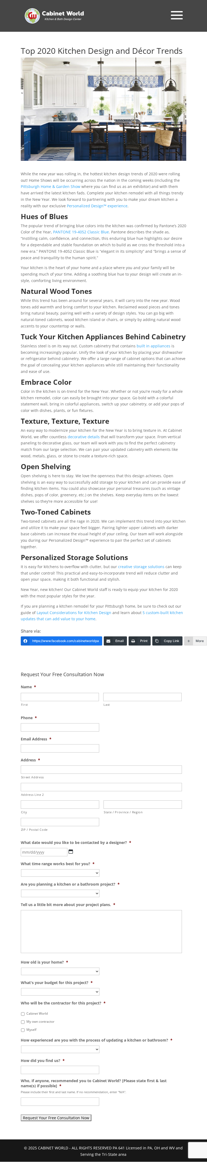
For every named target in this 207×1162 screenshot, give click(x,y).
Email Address (36, 739)
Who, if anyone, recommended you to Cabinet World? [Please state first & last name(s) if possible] (94, 1083)
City (24, 812)
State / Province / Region (123, 812)
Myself (31, 1029)
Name (28, 687)
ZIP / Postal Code (34, 830)
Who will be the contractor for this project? (63, 1003)
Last (107, 705)
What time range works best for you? (58, 863)
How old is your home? (44, 962)
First (24, 705)
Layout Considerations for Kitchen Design (74, 612)
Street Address (32, 777)
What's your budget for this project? (57, 982)
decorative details (84, 436)
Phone (29, 717)
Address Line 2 (32, 795)
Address (30, 760)
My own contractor (40, 1021)
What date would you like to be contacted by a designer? (76, 842)
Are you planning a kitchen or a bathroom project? (70, 884)
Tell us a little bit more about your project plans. (68, 904)
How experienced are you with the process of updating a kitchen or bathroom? (96, 1040)
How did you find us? (43, 1060)
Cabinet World (37, 1013)
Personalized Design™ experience (97, 205)
